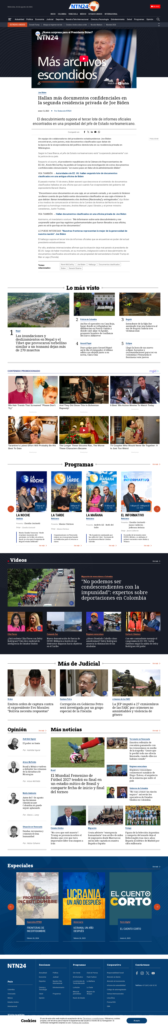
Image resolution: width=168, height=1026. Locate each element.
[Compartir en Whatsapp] (99, 132)
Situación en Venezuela (32, 827)
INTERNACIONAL (111, 14)
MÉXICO (83, 14)
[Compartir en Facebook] (84, 132)
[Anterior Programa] (11, 509)
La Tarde (57, 515)
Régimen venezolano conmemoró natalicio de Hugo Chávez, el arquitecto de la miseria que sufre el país (144, 775)
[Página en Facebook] (136, 973)
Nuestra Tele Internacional (77, 19)
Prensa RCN (111, 1002)
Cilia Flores (12, 634)
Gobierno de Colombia (139, 788)
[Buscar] (158, 19)
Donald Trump (34, 25)
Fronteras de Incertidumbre (36, 929)
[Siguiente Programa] (157, 509)
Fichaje (128, 828)
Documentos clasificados (109, 264)
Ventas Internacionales (115, 994)
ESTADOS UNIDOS (95, 14)
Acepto (137, 1020)
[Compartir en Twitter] (88, 132)
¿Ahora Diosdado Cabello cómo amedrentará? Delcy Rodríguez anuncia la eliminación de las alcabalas (101, 642)
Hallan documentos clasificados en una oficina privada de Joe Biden (91, 214)
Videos (18, 560)
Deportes (60, 19)
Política (29, 19)
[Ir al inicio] (20, 970)
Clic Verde (76, 973)
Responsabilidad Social (115, 973)
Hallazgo (92, 264)
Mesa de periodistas (77, 993)
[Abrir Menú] (10, 19)
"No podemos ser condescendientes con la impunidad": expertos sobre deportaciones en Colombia (114, 589)
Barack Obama (75, 268)
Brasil (53, 770)
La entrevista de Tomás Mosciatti (79, 982)
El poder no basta (31, 743)
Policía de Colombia (88, 319)
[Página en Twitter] (147, 973)
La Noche (23, 515)
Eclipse (129, 343)
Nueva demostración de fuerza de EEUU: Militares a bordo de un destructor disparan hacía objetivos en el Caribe (64, 642)
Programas (139, 19)
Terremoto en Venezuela (140, 739)
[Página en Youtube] (153, 973)
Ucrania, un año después (83, 929)
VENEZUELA (73, 14)
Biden (63, 268)
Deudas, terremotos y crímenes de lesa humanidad (33, 834)
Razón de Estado (79, 998)
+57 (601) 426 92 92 (149, 985)
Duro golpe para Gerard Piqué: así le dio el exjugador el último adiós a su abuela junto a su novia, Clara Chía (96, 351)
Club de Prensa (92, 973)
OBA (108, 1006)
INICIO (53, 14)
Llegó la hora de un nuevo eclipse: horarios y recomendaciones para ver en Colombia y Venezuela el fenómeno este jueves (141, 352)
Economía (39, 19)
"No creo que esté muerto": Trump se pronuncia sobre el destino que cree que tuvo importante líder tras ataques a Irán (67, 838)
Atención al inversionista (116, 981)
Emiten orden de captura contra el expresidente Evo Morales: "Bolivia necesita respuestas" (30, 707)
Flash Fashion (92, 977)
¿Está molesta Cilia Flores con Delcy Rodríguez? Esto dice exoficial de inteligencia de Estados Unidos (25, 641)
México (10, 998)
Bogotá (129, 319)
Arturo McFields (29, 762)
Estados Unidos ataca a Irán (76, 25)
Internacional (12, 1006)
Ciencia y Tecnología (100, 19)
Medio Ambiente (29, 793)
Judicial (49, 19)
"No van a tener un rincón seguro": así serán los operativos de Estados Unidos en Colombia (143, 795)
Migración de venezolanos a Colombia (97, 576)
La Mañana (94, 515)
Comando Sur (52, 634)
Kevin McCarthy (67, 264)
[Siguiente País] (159, 26)
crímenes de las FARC (121, 699)
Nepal (18, 331)
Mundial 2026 (111, 25)
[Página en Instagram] (142, 973)
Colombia (11, 989)
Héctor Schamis (33, 843)
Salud (129, 19)
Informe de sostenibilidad (116, 985)
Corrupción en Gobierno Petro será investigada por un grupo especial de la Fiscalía (81, 707)
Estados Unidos (57, 828)
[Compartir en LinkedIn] (92, 132)
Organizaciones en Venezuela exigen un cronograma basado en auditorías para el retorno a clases (66, 538)
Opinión (149, 19)
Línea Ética (111, 998)
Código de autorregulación (116, 989)
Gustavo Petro (66, 699)
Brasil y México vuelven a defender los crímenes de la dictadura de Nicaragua (34, 770)
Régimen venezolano (95, 634)
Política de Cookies (80, 1023)
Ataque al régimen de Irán (52, 25)
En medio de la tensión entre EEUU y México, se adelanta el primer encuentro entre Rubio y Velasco (136, 538)
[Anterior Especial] (11, 907)
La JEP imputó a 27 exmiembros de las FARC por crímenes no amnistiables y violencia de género (135, 709)
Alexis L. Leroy (33, 815)
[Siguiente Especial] (157, 907)
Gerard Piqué (85, 343)
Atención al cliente (113, 977)
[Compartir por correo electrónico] (95, 132)
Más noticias (66, 729)
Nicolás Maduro (96, 25)
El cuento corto (130, 928)
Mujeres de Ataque (91, 993)
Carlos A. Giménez (133, 634)
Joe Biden (42, 92)
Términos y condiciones (93, 1018)
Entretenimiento (118, 19)
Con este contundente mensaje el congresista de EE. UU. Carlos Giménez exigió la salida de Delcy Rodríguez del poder (141, 642)
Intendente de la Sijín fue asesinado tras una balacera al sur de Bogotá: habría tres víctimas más (141, 327)
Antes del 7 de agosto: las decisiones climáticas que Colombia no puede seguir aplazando (33, 802)
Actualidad (19, 19)
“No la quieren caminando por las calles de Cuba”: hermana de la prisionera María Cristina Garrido (101, 538)
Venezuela (11, 994)
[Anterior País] (159, 24)
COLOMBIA (62, 14)
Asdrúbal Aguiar (29, 739)
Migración (92, 828)
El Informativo (132, 515)
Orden (10, 699)
